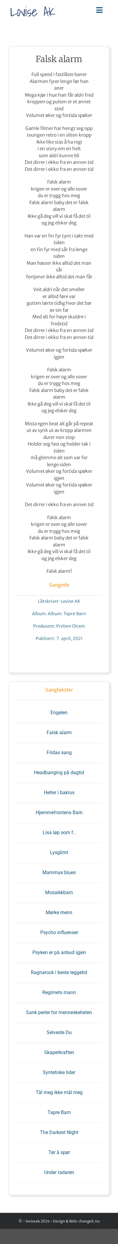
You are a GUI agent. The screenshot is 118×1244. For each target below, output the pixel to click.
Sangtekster (59, 690)
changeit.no (89, 1221)
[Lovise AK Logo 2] (33, 5)
